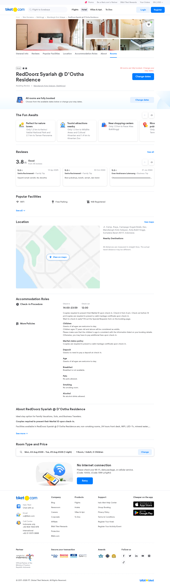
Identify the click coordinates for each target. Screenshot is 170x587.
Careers (54, 512)
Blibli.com (55, 536)
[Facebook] (124, 556)
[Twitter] (130, 556)
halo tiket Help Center (107, 503)
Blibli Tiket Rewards (128, 2)
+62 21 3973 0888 (31, 533)
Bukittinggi (40, 17)
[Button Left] (145, 162)
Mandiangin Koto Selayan (56, 17)
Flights (77, 503)
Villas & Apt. (80, 512)
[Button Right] (151, 162)
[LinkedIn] (136, 556)
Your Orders (145, 2)
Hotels (77, 507)
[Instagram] (149, 556)
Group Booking (104, 507)
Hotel (18, 17)
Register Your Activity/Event (109, 526)
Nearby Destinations (113, 238)
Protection (55, 531)
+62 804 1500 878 (31, 527)
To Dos (77, 517)
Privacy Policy (103, 512)
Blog (53, 503)
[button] (58, 257)
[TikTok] (124, 562)
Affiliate (54, 522)
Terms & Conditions (106, 517)
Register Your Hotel (106, 522)
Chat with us (28, 508)
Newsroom (55, 507)
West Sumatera (28, 17)
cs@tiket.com (29, 516)
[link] (143, 10)
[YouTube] (143, 556)
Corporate (55, 517)
